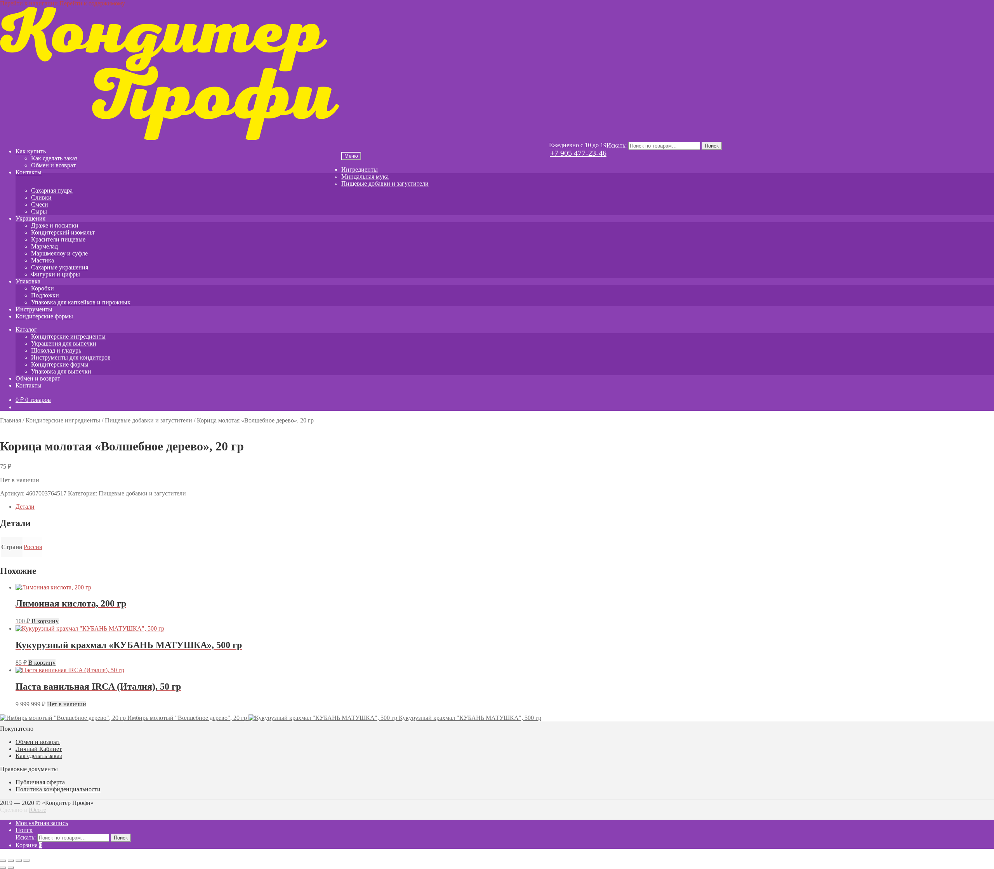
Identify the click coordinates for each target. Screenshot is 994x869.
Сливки (41, 197)
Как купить (31, 151)
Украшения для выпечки (63, 343)
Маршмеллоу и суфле (59, 253)
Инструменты (34, 309)
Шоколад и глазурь (56, 350)
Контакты (29, 172)
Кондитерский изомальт (63, 232)
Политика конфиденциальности (58, 789)
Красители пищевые (58, 239)
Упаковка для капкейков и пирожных (80, 302)
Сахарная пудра (52, 190)
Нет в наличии (66, 704)
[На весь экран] (11, 860)
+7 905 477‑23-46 (578, 153)
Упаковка (28, 281)
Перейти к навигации (29, 3)
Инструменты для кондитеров (71, 357)
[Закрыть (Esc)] (26, 860)
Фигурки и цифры (55, 274)
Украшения (30, 218)
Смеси (39, 204)
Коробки (42, 288)
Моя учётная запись (42, 823)
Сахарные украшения (59, 267)
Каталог (26, 329)
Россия (33, 547)
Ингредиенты (359, 169)
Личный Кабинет (39, 749)
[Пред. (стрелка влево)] (3, 867)
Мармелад (44, 246)
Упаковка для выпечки (61, 371)
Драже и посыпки (54, 225)
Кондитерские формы (44, 316)
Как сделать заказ (54, 158)
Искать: (616, 145)
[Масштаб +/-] (3, 860)
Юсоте (37, 809)
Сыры (39, 211)
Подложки (45, 295)
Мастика (42, 260)
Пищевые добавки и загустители (385, 183)
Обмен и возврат (53, 165)
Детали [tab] (25, 506)
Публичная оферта (40, 782)
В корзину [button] (45, 621)
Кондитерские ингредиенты (68, 336)
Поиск (712, 146)
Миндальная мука (365, 176)
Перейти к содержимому (92, 3)
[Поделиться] (19, 860)
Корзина (29, 845)
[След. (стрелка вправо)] (11, 867)
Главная (10, 420)
